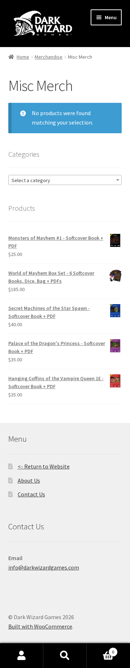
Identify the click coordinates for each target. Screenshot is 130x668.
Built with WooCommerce (40, 626)
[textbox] (65, 180)
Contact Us (31, 494)
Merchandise (48, 57)
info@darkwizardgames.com (43, 567)
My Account (21, 655)
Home (23, 57)
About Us (29, 480)
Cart (100, 649)
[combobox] (65, 180)
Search (65, 655)
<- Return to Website (44, 466)
